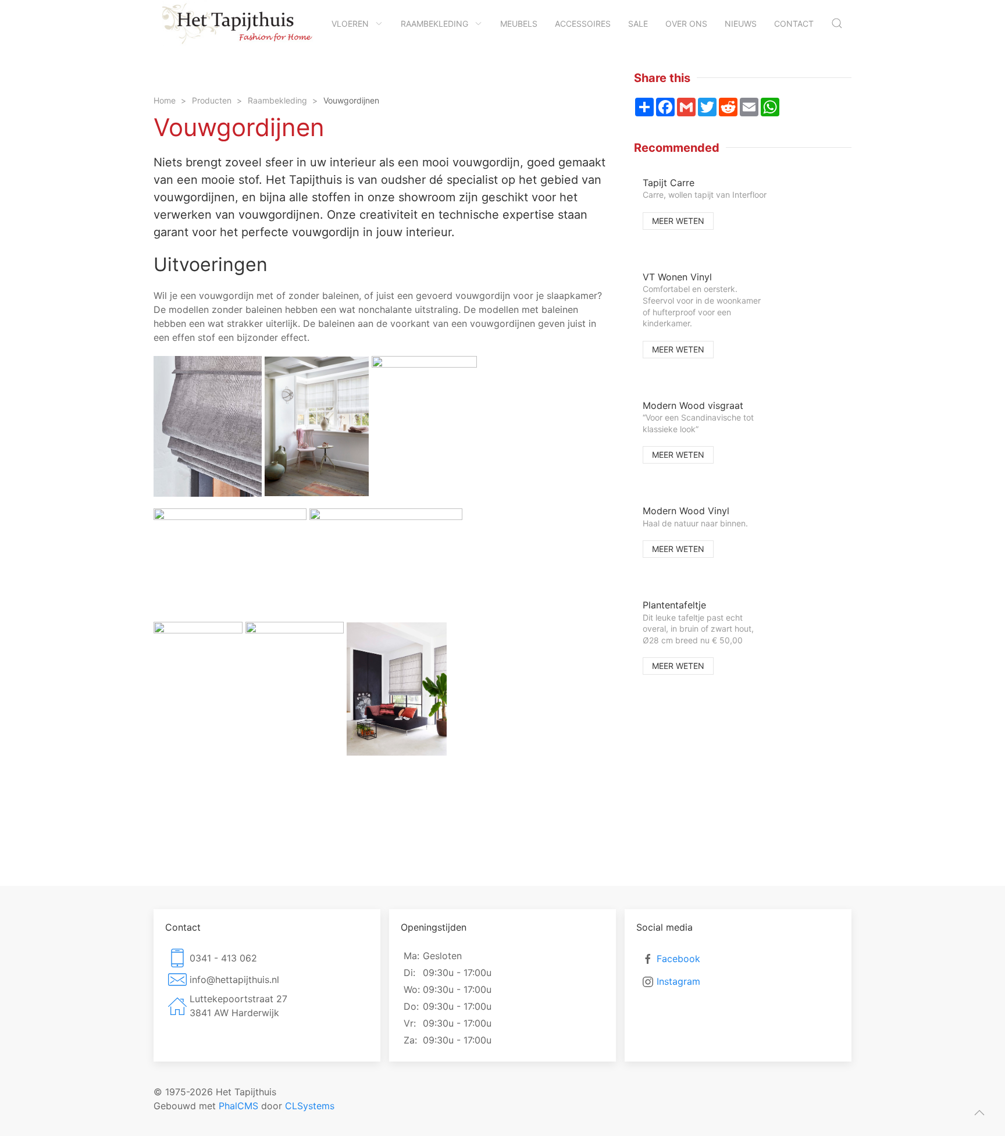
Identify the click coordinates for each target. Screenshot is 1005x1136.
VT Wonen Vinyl (677, 277)
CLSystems (309, 1106)
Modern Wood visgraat (693, 405)
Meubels (518, 24)
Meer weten (678, 221)
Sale (638, 24)
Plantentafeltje (674, 605)
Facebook (678, 958)
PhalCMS (238, 1106)
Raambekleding (434, 24)
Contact (794, 24)
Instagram (678, 981)
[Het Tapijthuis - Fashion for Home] (238, 23)
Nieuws (741, 24)
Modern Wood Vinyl (686, 511)
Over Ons (686, 24)
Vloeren (350, 24)
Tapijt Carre (668, 182)
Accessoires (583, 24)
